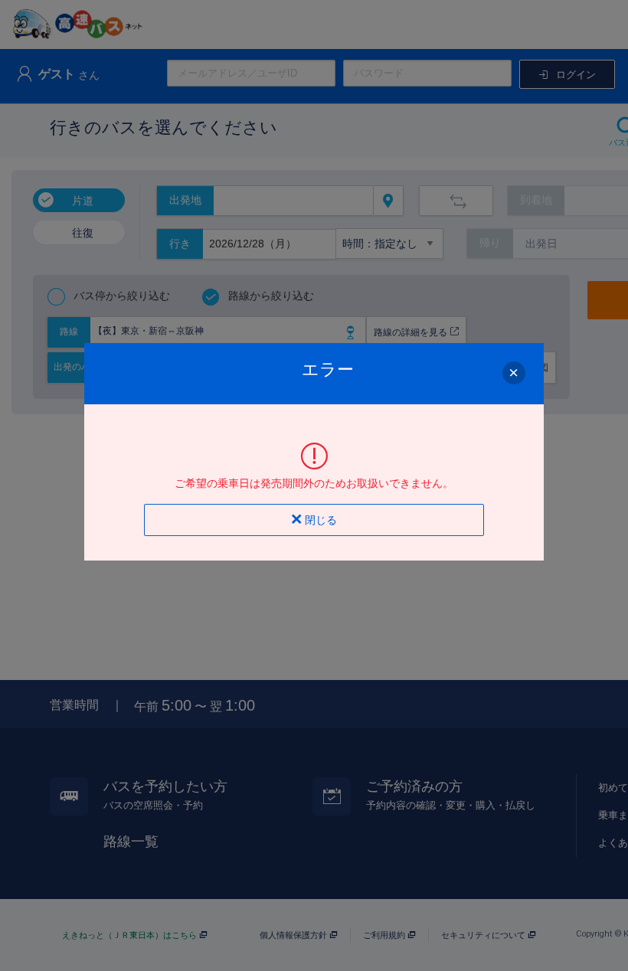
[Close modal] (514, 373)
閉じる (319, 520)
